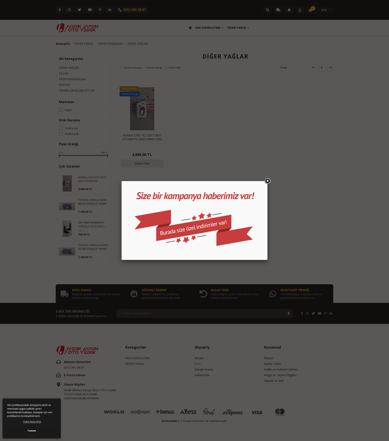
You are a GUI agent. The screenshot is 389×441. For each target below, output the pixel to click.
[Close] (267, 181)
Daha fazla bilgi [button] (32, 421)
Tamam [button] (31, 430)
